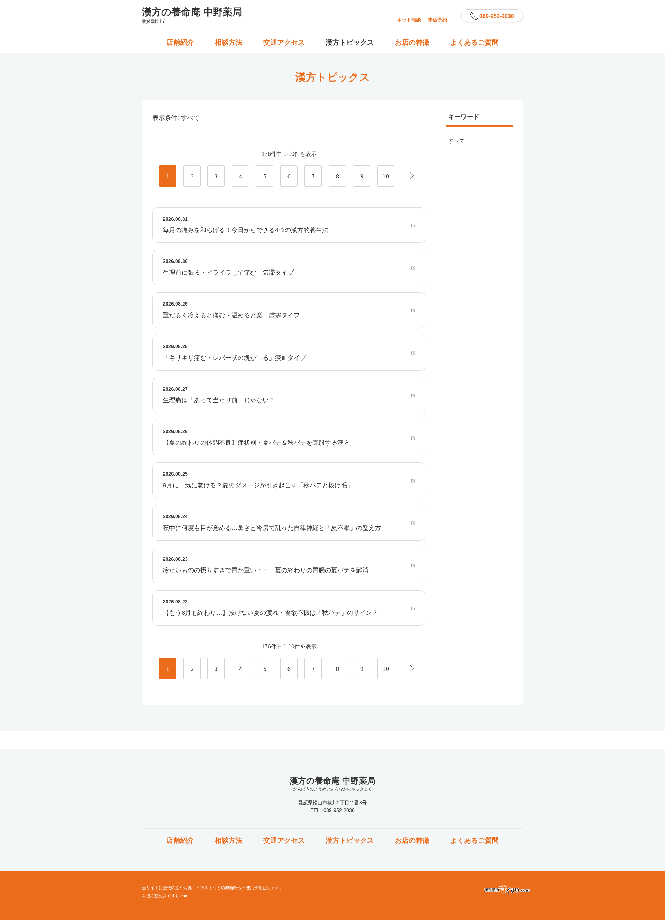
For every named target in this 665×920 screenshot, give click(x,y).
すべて (456, 141)
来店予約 (437, 20)
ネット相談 (409, 20)
